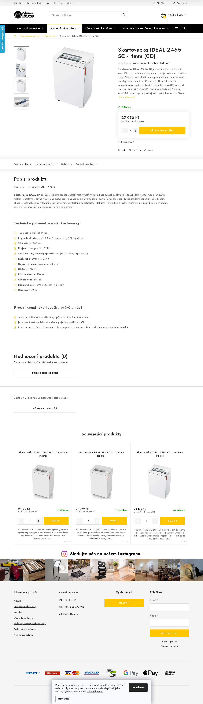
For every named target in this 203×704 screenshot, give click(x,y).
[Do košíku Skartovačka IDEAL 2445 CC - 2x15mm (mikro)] (114, 521)
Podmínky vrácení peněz (25, 629)
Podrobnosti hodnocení (159, 63)
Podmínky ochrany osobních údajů (30, 623)
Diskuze (65, 164)
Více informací (95, 691)
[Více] (180, 28)
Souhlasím (138, 687)
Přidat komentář (45, 408)
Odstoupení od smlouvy (38, 3)
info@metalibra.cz (68, 614)
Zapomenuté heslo (169, 646)
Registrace (182, 3)
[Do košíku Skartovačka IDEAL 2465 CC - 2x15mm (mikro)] (172, 521)
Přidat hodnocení (45, 373)
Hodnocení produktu (44, 164)
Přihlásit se (169, 633)
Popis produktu (21, 164)
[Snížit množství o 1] (125, 130)
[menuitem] (30, 28)
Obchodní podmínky (23, 617)
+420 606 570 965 (74, 607)
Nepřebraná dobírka (23, 634)
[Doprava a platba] (32, 673)
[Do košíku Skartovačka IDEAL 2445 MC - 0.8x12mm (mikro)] (56, 521)
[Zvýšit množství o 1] (135, 130)
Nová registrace (169, 641)
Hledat (123, 15)
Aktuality (18, 3)
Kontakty (58, 3)
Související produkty (85, 164)
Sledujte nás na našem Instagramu (106, 554)
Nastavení (63, 698)
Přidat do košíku (162, 130)
